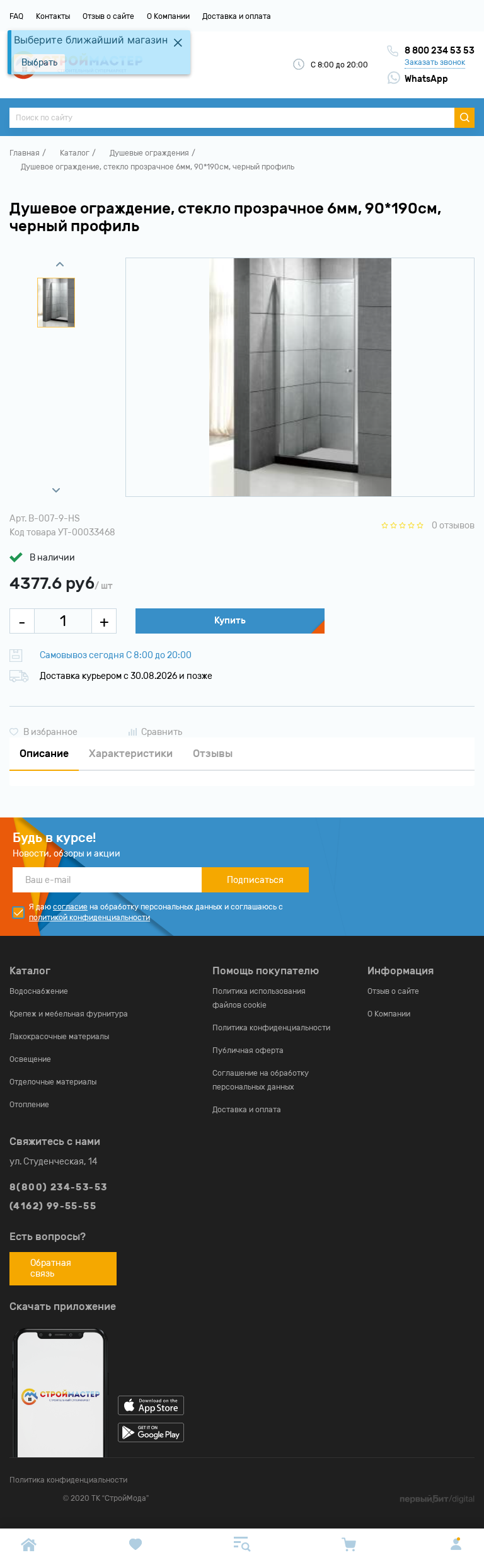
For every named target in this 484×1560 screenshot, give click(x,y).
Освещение (30, 1059)
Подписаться (255, 880)
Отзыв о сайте (108, 16)
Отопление (29, 1104)
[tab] (44, 754)
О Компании (168, 16)
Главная (24, 153)
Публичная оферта (248, 1050)
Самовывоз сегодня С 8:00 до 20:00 (116, 655)
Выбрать (39, 62)
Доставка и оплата (236, 16)
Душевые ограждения (149, 153)
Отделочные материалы (52, 1082)
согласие (70, 906)
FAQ (16, 16)
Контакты (53, 16)
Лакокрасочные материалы (59, 1036)
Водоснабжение (38, 991)
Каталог (74, 153)
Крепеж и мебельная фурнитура (68, 1014)
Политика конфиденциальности (271, 1027)
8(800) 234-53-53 (58, 1187)
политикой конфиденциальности (89, 917)
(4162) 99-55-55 (52, 1206)
